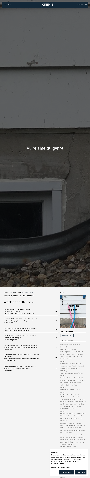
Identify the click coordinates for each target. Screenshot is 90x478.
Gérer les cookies (66, 472)
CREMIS (47, 5)
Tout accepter (80, 472)
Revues (19, 292)
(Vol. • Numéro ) (68, 349)
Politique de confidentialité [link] (60, 467)
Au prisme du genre (28, 292)
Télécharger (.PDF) (67, 335)
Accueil (6, 292)
